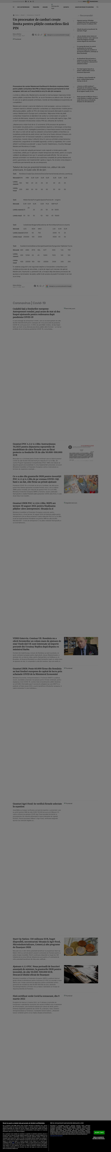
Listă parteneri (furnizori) (56, 1135)
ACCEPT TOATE (99, 1132)
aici (13, 1142)
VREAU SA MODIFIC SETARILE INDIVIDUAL (99, 1137)
